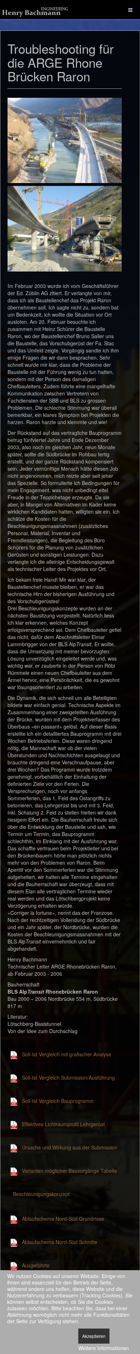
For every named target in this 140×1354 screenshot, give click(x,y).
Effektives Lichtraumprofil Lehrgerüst (63, 1124)
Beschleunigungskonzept (41, 1193)
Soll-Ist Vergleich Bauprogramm (58, 1100)
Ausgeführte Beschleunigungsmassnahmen (57, 1269)
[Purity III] (36, 11)
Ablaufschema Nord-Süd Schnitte (59, 1241)
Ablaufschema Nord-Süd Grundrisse (63, 1218)
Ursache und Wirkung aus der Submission (69, 1147)
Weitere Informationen (103, 1347)
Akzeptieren (94, 1336)
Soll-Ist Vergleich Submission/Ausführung (68, 1077)
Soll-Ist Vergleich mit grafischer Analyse (66, 1054)
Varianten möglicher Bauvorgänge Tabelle (69, 1170)
